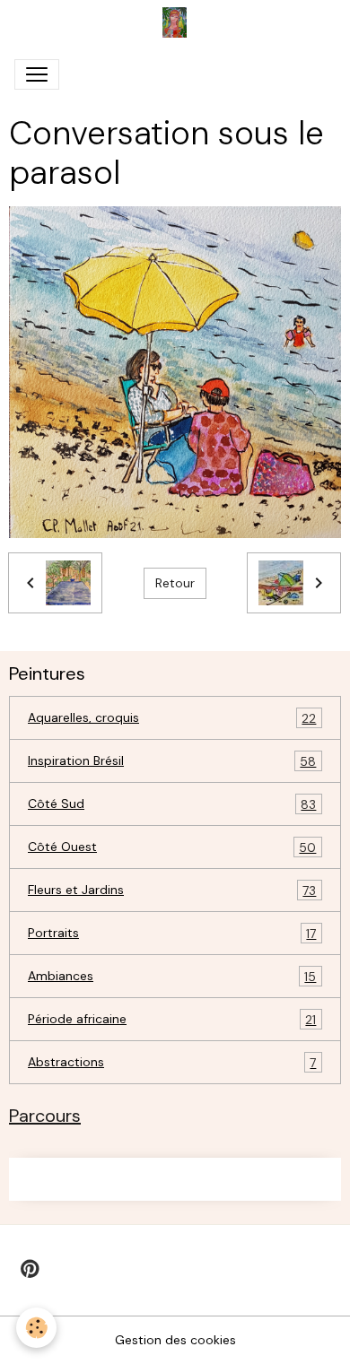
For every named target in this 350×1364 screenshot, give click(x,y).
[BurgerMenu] (36, 74)
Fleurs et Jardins (172, 890)
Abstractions (172, 1062)
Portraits (172, 933)
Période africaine (172, 1019)
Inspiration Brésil (172, 760)
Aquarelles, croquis (172, 717)
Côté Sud (172, 803)
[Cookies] (36, 1328)
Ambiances (172, 976)
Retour (175, 583)
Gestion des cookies (175, 1340)
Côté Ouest (172, 847)
